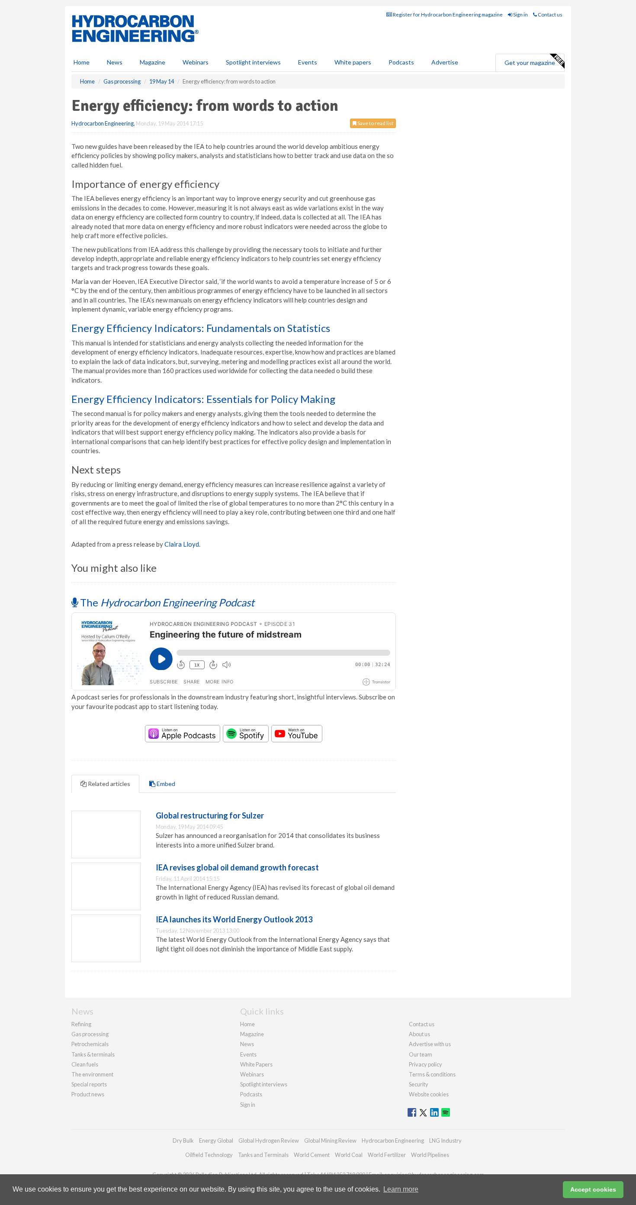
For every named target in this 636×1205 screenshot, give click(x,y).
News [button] (114, 62)
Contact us (549, 14)
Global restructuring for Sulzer (210, 815)
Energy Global (216, 1140)
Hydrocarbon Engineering (102, 123)
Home (82, 62)
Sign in (520, 14)
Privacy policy (425, 1064)
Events (307, 62)
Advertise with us (430, 1044)
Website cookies (429, 1094)
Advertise (444, 62)
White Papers (256, 1064)
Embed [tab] (165, 783)
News (247, 1044)
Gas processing (90, 1034)
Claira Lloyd (181, 544)
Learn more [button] (400, 1189)
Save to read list (375, 123)
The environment (92, 1074)
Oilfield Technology (209, 1154)
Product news (87, 1094)
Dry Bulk (183, 1140)
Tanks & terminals (93, 1054)
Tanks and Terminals (263, 1154)
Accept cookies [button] (593, 1189)
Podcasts (401, 62)
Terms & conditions (432, 1074)
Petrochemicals (90, 1044)
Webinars (196, 62)
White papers (352, 62)
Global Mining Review (330, 1140)
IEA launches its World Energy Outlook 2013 (234, 919)
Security (418, 1084)
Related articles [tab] (108, 783)
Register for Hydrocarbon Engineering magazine (447, 14)
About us (419, 1034)
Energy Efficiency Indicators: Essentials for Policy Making (203, 399)
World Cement (312, 1154)
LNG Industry (445, 1140)
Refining (81, 1024)
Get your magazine (529, 62)
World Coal (349, 1154)
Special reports (89, 1084)
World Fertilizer (387, 1154)
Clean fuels (84, 1064)
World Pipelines (430, 1154)
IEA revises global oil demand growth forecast (237, 867)
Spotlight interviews (253, 62)
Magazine (152, 62)
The (166, 602)
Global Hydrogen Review (268, 1140)
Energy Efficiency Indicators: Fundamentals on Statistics (200, 328)
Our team (420, 1054)
